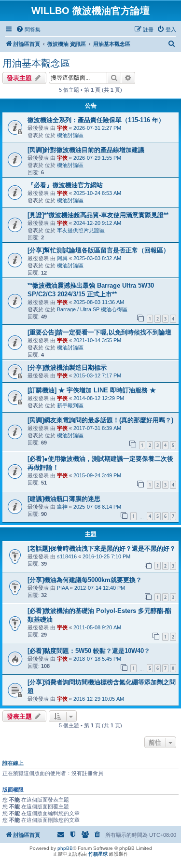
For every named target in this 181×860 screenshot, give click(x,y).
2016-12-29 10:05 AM (98, 699)
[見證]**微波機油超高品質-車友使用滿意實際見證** (98, 215)
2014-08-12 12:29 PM (98, 398)
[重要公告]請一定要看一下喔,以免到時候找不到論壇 (99, 332)
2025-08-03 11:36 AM (98, 302)
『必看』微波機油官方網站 (65, 185)
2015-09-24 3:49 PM (97, 475)
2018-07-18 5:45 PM (97, 659)
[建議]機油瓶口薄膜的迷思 (64, 498)
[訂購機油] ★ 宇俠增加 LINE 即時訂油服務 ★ (92, 390)
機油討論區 (70, 135)
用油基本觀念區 (36, 63)
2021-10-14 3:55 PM (97, 340)
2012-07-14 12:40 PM (99, 588)
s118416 (67, 556)
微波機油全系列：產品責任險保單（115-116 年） (96, 120)
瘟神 (62, 507)
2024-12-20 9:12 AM (97, 223)
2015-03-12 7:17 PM (97, 375)
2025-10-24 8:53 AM (97, 193)
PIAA (63, 588)
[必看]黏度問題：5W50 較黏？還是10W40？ (89, 650)
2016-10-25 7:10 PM (106, 556)
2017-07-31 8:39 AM (97, 428)
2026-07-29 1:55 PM (97, 158)
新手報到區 (70, 405)
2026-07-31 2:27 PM (97, 128)
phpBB (65, 848)
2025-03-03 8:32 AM (97, 258)
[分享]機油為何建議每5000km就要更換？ (85, 579)
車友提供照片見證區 (81, 230)
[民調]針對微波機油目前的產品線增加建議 (86, 149)
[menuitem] (28, 29)
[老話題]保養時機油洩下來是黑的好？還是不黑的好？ (102, 548)
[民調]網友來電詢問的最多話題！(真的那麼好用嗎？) (100, 420)
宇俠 (62, 128)
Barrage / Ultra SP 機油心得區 (92, 309)
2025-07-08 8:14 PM (97, 507)
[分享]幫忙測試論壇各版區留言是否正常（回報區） (98, 250)
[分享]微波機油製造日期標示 (67, 367)
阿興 (62, 258)
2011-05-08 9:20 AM (97, 627)
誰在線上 (13, 763)
